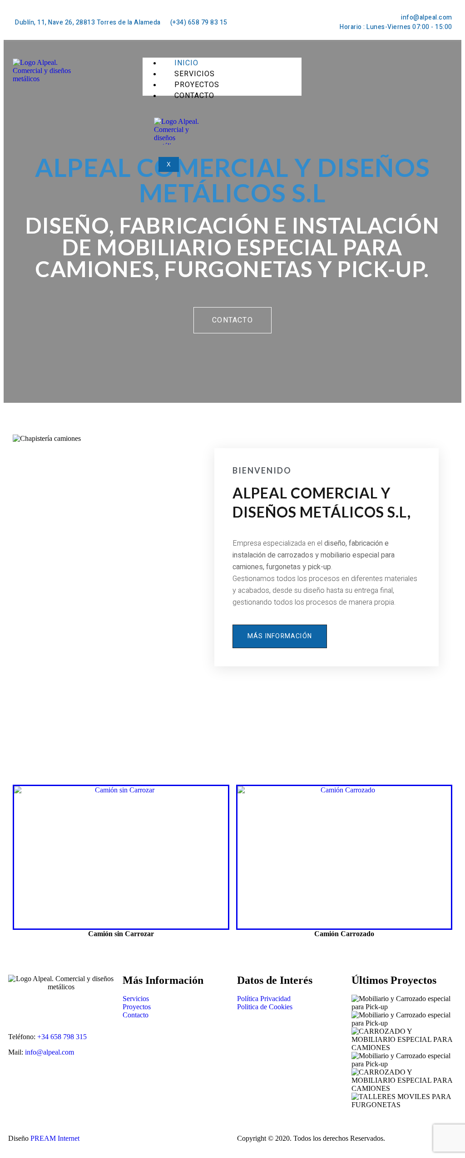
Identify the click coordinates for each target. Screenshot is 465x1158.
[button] (232, 320)
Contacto (194, 95)
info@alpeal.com (49, 1052)
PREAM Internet (54, 1138)
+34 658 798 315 (62, 1037)
